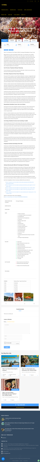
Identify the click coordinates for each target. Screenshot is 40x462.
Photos (33, 40)
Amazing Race (13, 9)
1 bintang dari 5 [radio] (8, 321)
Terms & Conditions (15, 460)
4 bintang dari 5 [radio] (12, 321)
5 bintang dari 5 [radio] (13, 321)
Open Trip (10, 14)
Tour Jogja (20, 9)
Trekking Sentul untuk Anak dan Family (13, 418)
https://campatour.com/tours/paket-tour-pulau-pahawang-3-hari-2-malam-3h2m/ (20, 187)
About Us (23, 14)
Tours (5, 18)
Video (19, 40)
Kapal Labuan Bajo (28, 9)
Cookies (21, 460)
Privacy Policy (26, 460)
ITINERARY (12, 40)
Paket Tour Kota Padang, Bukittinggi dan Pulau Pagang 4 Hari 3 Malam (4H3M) (9, 394)
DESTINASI (26, 40)
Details (4, 40)
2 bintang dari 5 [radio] (9, 321)
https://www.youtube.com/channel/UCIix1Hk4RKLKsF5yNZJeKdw (16, 196)
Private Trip (3, 14)
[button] (3, 458)
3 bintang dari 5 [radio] (10, 321)
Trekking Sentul (4, 9)
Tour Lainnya (17, 14)
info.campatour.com (6, 453)
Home (2, 18)
